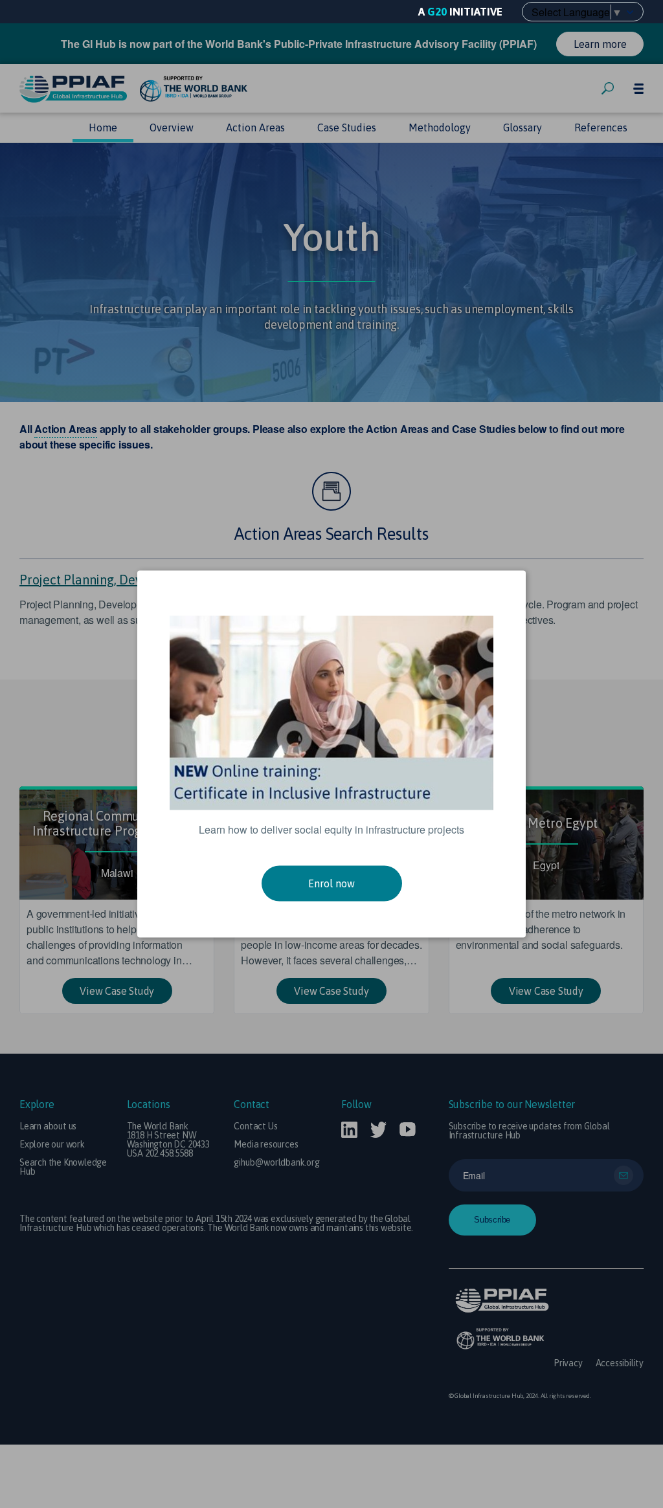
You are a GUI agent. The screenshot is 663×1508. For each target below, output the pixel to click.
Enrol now (331, 883)
